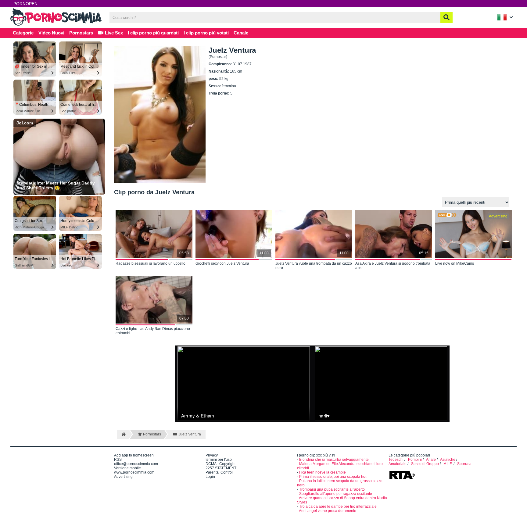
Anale (431, 459)
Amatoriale (398, 464)
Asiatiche (447, 459)
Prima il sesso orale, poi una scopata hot (332, 476)
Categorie (23, 32)
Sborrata (464, 464)
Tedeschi (396, 459)
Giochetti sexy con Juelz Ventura (222, 263)
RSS (118, 459)
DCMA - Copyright (220, 464)
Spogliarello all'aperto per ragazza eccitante (335, 494)
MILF (448, 464)
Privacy (212, 455)
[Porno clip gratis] (56, 25)
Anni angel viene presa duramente (327, 511)
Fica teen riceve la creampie (322, 472)
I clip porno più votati (206, 32)
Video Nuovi (51, 32)
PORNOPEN (25, 3)
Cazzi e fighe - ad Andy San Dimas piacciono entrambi (153, 331)
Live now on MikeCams (454, 263)
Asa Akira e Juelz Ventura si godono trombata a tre (392, 265)
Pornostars (81, 32)
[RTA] (402, 478)
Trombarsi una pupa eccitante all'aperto (332, 489)
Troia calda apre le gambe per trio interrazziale (338, 506)
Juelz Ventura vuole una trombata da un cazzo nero (313, 265)
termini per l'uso (219, 459)
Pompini (415, 459)
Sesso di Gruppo (425, 464)
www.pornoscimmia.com (134, 472)
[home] (123, 434)
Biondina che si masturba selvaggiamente (334, 459)
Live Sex (113, 32)
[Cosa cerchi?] (446, 17)
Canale (241, 32)
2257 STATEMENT (221, 468)
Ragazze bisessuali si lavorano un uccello (150, 263)
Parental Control (219, 472)
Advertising (123, 476)
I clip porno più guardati (153, 32)
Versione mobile (127, 468)
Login (210, 476)
